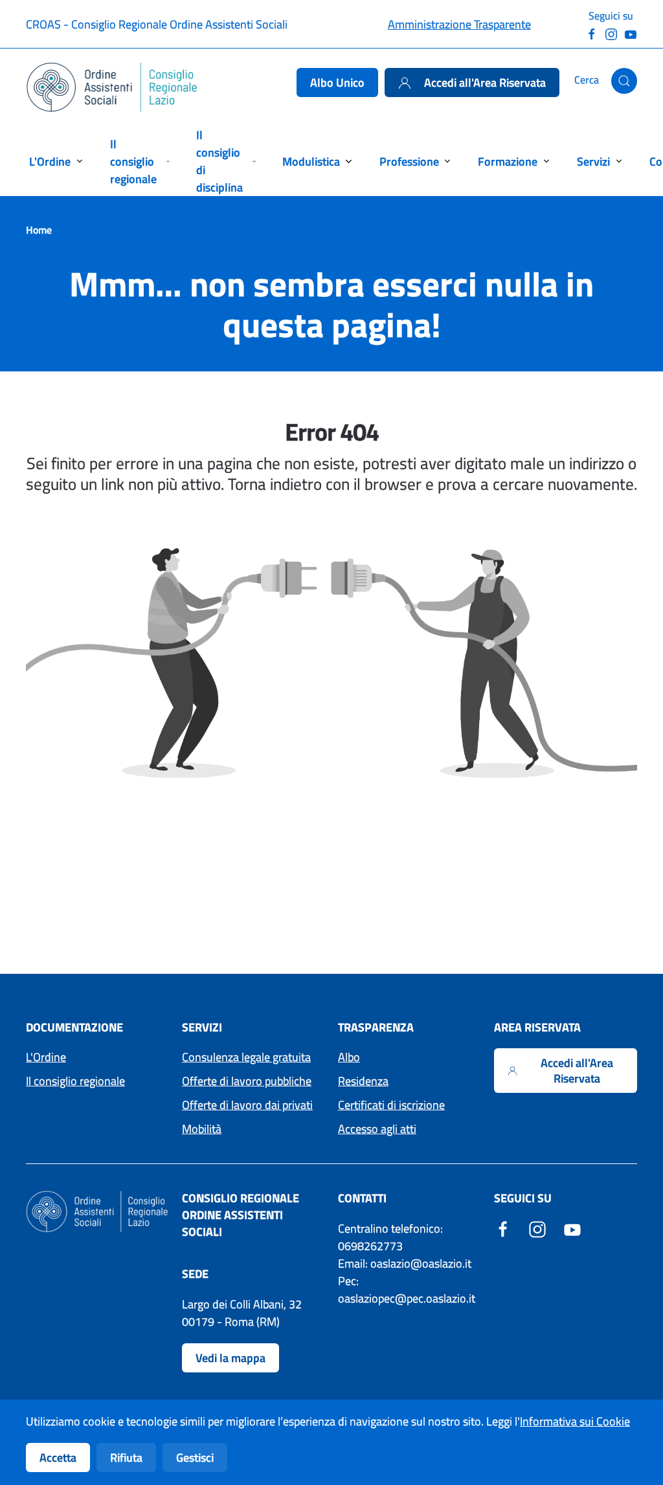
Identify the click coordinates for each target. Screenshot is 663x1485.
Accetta (57, 1457)
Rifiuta (126, 1457)
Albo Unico (337, 82)
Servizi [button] (593, 161)
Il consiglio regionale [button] (133, 161)
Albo (349, 1057)
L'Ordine (46, 1057)
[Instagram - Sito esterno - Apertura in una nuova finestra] (537, 1228)
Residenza (363, 1081)
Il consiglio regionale (75, 1081)
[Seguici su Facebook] (591, 32)
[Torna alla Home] (112, 87)
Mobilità (201, 1129)
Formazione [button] (507, 161)
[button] (624, 81)
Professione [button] (409, 161)
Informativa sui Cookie (575, 1421)
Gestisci (195, 1457)
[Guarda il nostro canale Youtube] (630, 32)
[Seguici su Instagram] (611, 32)
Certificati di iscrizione (391, 1105)
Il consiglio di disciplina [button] (219, 161)
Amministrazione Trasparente (459, 24)
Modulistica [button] (311, 161)
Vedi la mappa (230, 1358)
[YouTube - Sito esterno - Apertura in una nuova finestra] (572, 1228)
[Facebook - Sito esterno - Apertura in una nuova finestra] (503, 1228)
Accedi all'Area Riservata (485, 82)
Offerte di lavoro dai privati (247, 1105)
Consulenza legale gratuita (246, 1057)
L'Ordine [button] (50, 161)
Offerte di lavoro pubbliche (246, 1081)
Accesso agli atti (377, 1129)
